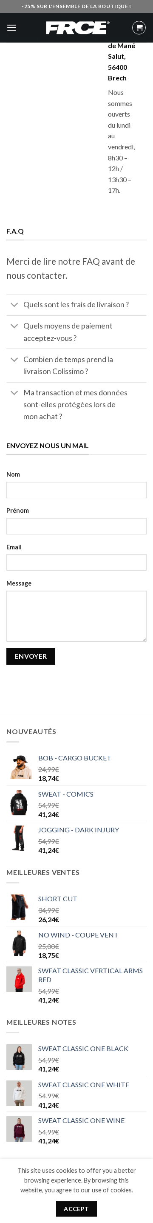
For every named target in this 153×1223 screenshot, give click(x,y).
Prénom (17, 510)
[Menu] (11, 27)
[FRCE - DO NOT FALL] (76, 28)
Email (14, 547)
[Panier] (139, 27)
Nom (13, 474)
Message (18, 583)
